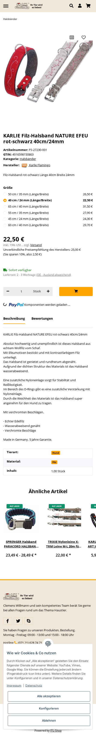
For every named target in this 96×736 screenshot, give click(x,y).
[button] (72, 6)
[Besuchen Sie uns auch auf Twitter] (18, 621)
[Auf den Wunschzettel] (84, 37)
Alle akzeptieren (49, 696)
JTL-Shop (56, 731)
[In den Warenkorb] (76, 291)
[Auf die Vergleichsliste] (72, 37)
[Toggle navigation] (5, 4)
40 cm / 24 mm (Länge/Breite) (50, 200)
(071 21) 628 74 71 (30, 643)
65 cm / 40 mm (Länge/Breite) (50, 206)
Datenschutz (33, 685)
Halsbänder (28, 159)
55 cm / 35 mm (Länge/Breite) (50, 213)
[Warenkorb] (88, 6)
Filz (54, 462)
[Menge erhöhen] (48, 291)
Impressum (14, 685)
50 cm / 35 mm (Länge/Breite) (50, 194)
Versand (36, 245)
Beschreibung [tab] (14, 318)
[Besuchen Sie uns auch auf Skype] (28, 621)
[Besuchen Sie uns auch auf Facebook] (7, 621)
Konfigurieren (49, 708)
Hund (55, 452)
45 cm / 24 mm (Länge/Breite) (50, 219)
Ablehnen (49, 720)
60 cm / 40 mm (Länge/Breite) (50, 225)
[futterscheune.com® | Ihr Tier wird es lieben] (29, 5)
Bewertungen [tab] (42, 318)
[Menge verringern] (7, 291)
